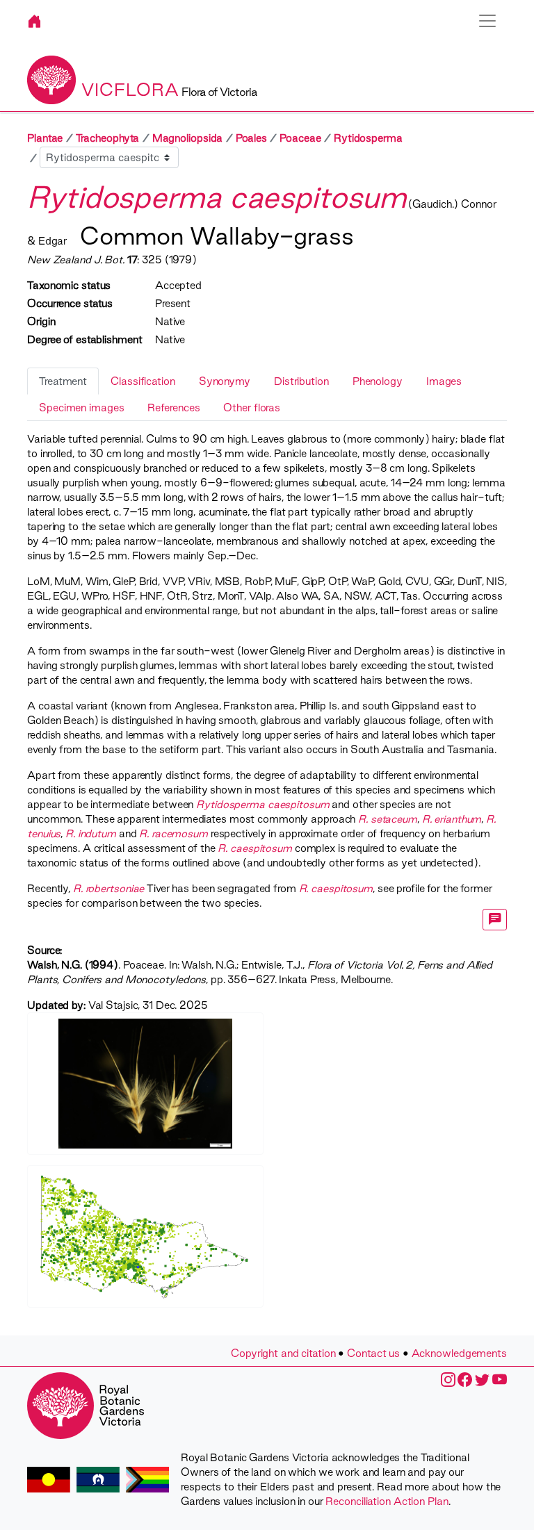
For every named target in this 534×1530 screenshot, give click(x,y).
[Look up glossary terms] (495, 919)
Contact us (373, 1353)
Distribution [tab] (301, 381)
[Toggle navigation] (487, 21)
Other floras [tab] (251, 407)
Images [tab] (444, 381)
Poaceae (300, 138)
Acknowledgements (459, 1353)
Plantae (45, 138)
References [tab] (173, 407)
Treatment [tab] (63, 381)
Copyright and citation (283, 1353)
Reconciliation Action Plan (386, 1501)
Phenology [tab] (378, 381)
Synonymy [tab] (224, 381)
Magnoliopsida (187, 138)
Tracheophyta (108, 138)
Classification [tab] (143, 381)
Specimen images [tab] (81, 407)
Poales (251, 138)
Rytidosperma (368, 138)
